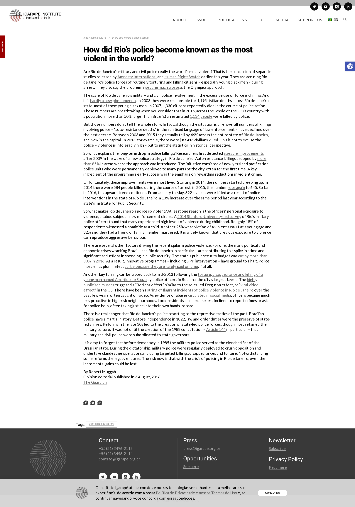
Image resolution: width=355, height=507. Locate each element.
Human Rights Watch (182, 76)
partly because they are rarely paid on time (161, 266)
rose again (236, 187)
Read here (278, 467)
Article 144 (216, 329)
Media (127, 37)
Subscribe (277, 448)
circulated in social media (209, 295)
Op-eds (119, 37)
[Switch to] (330, 20)
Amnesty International (137, 76)
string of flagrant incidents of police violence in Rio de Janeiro (200, 290)
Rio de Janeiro (256, 134)
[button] (350, 66)
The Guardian (95, 382)
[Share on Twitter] (92, 402)
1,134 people (201, 116)
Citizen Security (140, 37)
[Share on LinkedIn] (99, 402)
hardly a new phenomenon (113, 100)
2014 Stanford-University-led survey (209, 216)
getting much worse (162, 87)
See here (191, 466)
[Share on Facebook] (85, 402)
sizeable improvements (244, 153)
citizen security (101, 424)
